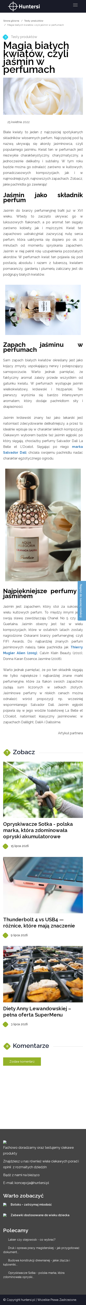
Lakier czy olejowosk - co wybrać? (32, 1239)
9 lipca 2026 (19, 935)
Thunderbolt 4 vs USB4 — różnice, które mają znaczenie (39, 922)
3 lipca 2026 (19, 1024)
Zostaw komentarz (22, 1061)
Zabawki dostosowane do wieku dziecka (40, 1215)
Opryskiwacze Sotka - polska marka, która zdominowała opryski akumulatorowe (38, 830)
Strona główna (11, 20)
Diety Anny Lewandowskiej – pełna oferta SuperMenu (37, 1012)
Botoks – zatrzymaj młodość (31, 1204)
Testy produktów (33, 20)
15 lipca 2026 (20, 846)
